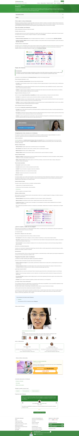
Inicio (16, 5)
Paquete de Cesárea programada (39, 361)
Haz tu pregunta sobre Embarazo (39, 412)
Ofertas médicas (43, 3)
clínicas (21, 45)
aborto (17, 140)
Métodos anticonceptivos (20, 385)
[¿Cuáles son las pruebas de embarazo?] (39, 58)
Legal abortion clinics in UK (36, 430)
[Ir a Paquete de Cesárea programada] (24, 367)
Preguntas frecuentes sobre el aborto (21, 423)
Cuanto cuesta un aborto (19, 422)
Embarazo (19, 299)
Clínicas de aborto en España (36, 427)
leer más (26, 407)
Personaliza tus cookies (52, 428)
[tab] (39, 409)
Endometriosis (18, 189)
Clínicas (38, 3)
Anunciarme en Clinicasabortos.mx (37, 419)
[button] (24, 337)
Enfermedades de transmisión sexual (21, 426)
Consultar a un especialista (26, 127)
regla (40, 86)
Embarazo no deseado (19, 381)
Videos (55, 3)
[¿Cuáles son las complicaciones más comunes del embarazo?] (39, 217)
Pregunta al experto (50, 3)
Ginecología (19, 5)
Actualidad (58, 3)
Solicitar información (39, 434)
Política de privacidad (35, 422)
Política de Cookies (35, 423)
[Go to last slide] (23, 319)
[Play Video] (39, 319)
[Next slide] (55, 319)
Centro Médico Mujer (43, 403)
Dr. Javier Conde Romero (36, 362)
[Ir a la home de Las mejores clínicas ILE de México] (21, 1)
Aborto (16, 419)
